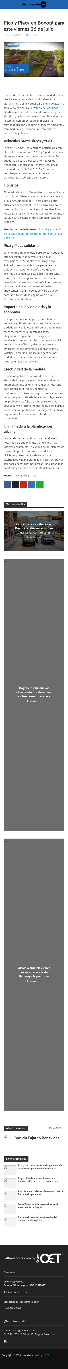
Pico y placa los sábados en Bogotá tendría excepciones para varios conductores (34, 528)
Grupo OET (43, 1355)
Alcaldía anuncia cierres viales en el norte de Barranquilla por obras (34, 972)
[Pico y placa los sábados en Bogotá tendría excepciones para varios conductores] (10, 1169)
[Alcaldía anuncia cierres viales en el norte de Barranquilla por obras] (10, 1195)
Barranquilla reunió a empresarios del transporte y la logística (37, 1219)
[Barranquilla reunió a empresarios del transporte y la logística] (10, 1221)
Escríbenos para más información (22, 1301)
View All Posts (54, 1128)
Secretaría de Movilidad (44, 108)
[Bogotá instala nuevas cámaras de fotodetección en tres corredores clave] (10, 1182)
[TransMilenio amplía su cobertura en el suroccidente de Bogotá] (10, 1208)
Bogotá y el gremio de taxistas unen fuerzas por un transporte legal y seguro (33, 234)
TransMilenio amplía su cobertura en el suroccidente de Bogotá (38, 1205)
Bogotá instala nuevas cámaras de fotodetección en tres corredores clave (34, 692)
